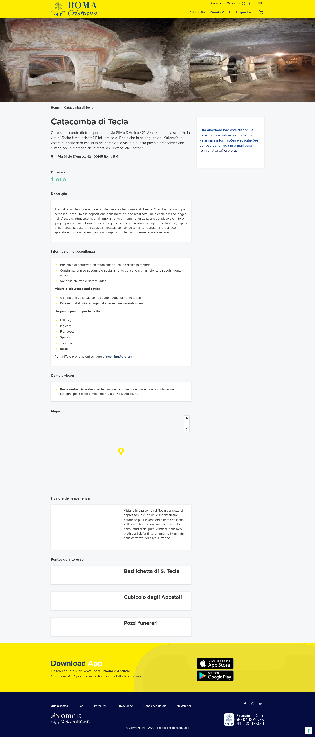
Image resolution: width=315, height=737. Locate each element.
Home (55, 107)
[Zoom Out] (186, 424)
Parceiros (100, 706)
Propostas (243, 12)
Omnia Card (220, 12)
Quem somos (217, 3)
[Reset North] (186, 429)
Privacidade (125, 706)
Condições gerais (154, 706)
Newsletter (184, 706)
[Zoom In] (186, 418)
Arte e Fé (197, 12)
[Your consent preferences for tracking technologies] (308, 730)
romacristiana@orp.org (217, 150)
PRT (260, 3)
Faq (81, 706)
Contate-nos (233, 3)
